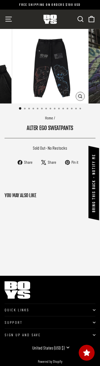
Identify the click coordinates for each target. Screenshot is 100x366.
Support (13, 322)
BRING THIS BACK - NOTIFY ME (93, 183)
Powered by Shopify (50, 361)
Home (49, 117)
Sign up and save (23, 335)
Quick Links (17, 310)
